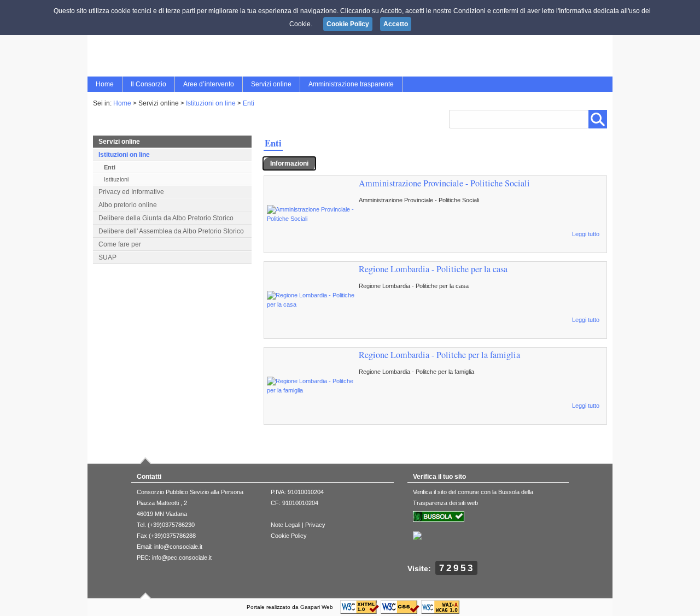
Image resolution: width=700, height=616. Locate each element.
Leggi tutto (585, 234)
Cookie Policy (289, 535)
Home (105, 84)
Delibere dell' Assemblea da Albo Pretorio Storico (171, 231)
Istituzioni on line (211, 103)
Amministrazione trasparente (351, 84)
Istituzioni (116, 179)
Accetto (395, 24)
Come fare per (119, 244)
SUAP (107, 257)
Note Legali (285, 524)
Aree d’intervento (208, 84)
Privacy (315, 524)
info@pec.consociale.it (182, 557)
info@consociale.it (178, 546)
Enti (248, 103)
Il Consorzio (148, 84)
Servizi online (271, 84)
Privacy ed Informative (131, 192)
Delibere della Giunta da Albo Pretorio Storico (166, 218)
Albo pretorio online (127, 205)
